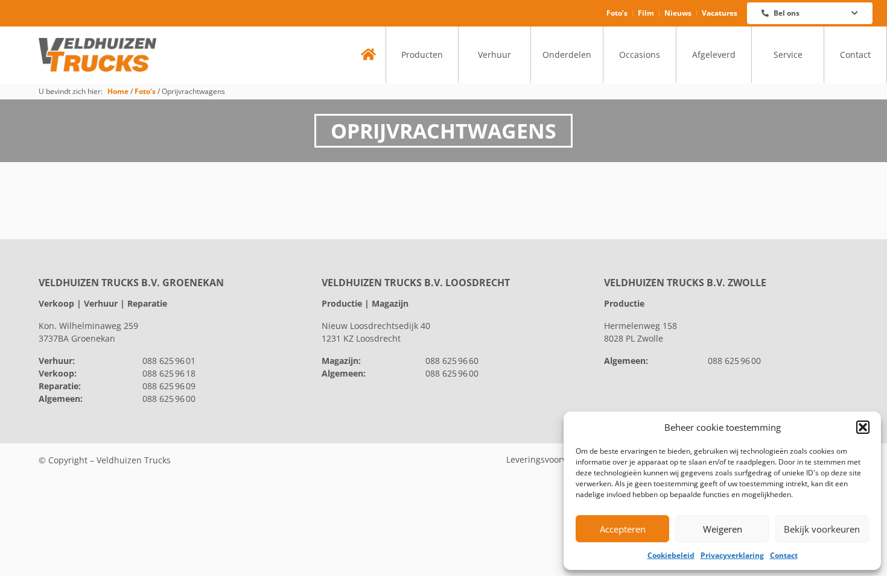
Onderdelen (566, 54)
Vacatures (719, 13)
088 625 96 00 (169, 398)
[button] (863, 427)
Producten (422, 54)
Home (118, 91)
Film (646, 13)
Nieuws (677, 13)
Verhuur (494, 54)
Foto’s (617, 13)
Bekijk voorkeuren (822, 529)
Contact (784, 555)
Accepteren (623, 529)
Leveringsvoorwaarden (552, 459)
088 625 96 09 (169, 386)
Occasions (639, 54)
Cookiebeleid (671, 555)
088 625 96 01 (169, 360)
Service (788, 54)
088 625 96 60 (451, 360)
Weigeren (722, 529)
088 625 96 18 (169, 373)
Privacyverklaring (732, 555)
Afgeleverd (714, 54)
